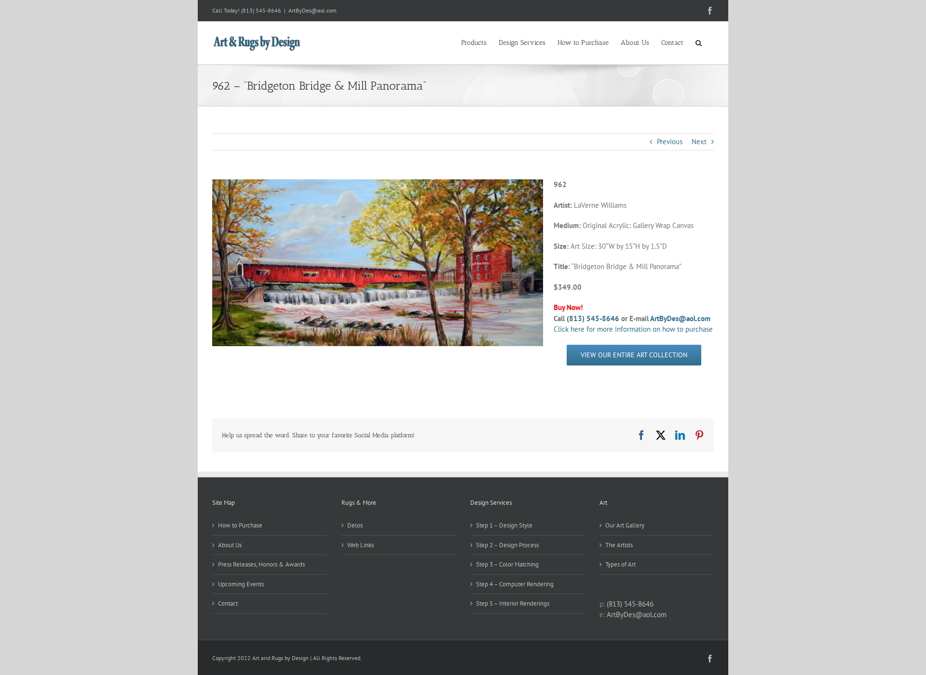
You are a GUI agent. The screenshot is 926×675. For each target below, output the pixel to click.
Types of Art (620, 564)
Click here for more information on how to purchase (633, 329)
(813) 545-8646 (261, 10)
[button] (698, 42)
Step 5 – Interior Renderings (512, 603)
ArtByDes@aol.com (312, 10)
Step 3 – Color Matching (507, 564)
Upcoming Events (241, 584)
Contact (228, 603)
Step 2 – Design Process (507, 545)
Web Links (360, 545)
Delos (355, 525)
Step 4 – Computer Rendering (515, 584)
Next (699, 141)
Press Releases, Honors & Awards (261, 564)
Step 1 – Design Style (504, 525)
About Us (230, 545)
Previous (669, 141)
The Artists (619, 545)
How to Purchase (240, 525)
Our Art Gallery (624, 525)
